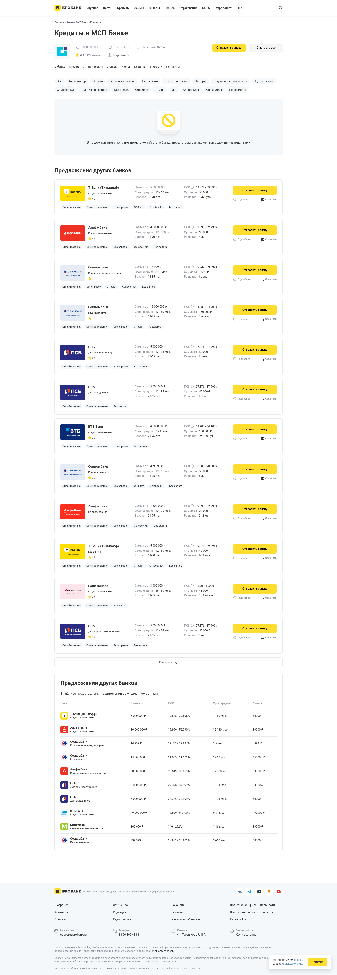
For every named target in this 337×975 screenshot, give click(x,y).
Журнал (92, 8)
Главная (59, 22)
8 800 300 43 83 (129, 934)
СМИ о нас (120, 905)
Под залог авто (264, 81)
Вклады (112, 66)
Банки (70, 22)
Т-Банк (159, 89)
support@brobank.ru (73, 934)
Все (59, 81)
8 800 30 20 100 (91, 47)
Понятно (317, 962)
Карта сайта (238, 919)
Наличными (150, 81)
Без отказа (121, 89)
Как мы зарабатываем (187, 919)
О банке (59, 66)
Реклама (177, 912)
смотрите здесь (164, 950)
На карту (201, 81)
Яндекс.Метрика (292, 963)
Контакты (173, 66)
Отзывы (76, 66)
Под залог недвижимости (230, 81)
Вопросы (95, 66)
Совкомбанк (214, 89)
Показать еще (168, 662)
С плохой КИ (65, 89)
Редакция (119, 912)
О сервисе (61, 905)
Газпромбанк (237, 89)
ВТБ (173, 89)
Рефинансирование (122, 81)
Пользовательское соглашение (252, 912)
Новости (156, 66)
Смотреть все (266, 47)
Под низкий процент (94, 89)
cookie (297, 959)
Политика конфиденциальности (252, 905)
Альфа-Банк (191, 89)
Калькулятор (77, 81)
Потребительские (176, 81)
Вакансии (178, 905)
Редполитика (122, 919)
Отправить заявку (228, 47)
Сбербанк (141, 89)
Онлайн (97, 81)
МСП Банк (82, 22)
